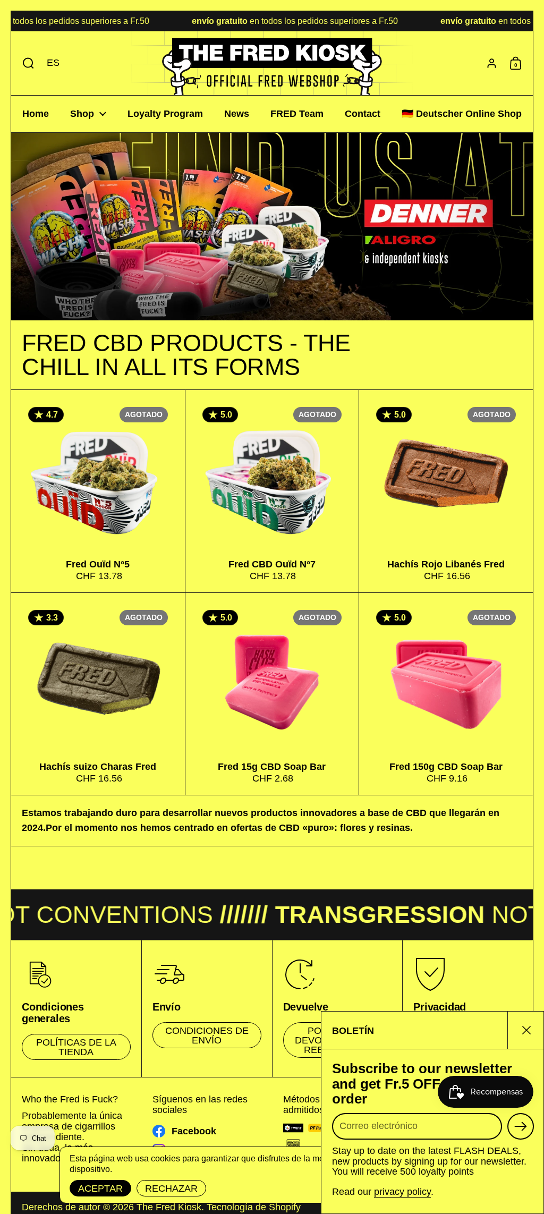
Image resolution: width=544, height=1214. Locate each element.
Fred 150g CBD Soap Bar (446, 694)
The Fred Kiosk (169, 1207)
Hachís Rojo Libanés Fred (446, 491)
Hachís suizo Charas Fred (98, 694)
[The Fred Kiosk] (272, 63)
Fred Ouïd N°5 (98, 491)
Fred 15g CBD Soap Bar (272, 694)
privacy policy (402, 1191)
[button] (25, 63)
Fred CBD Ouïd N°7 (272, 491)
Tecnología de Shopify (254, 1207)
